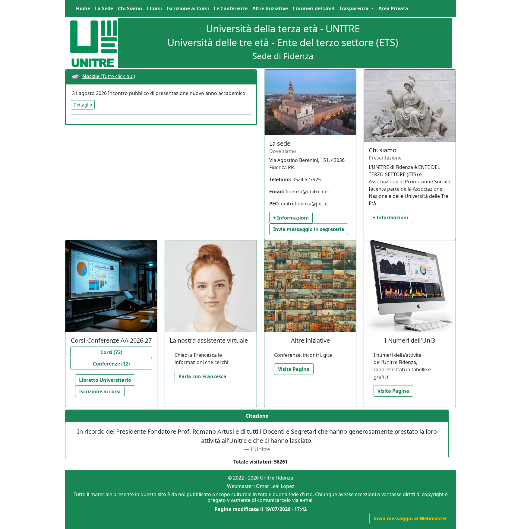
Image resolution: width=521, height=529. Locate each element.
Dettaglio (83, 105)
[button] (356, 8)
